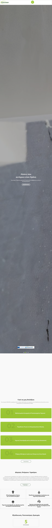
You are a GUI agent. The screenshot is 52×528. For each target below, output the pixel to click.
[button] (23, 352)
